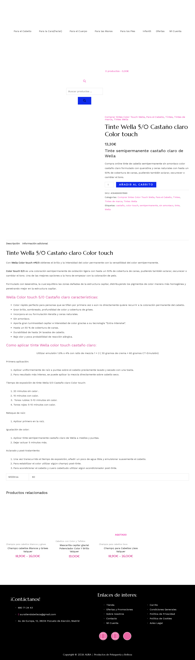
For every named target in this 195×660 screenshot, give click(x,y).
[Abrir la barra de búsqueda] (84, 81)
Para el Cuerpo (78, 31)
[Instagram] (103, 636)
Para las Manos (104, 31)
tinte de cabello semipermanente (142, 163)
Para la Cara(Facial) (50, 31)
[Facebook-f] (115, 636)
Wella (108, 209)
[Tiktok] (127, 636)
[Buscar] (84, 101)
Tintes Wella (121, 119)
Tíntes (169, 117)
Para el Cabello (22, 31)
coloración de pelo (105, 275)
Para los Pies (127, 31)
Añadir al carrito (136, 184)
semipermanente (149, 205)
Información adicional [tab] (35, 243)
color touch (132, 205)
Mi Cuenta (175, 31)
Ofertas (160, 31)
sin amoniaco (166, 205)
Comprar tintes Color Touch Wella (125, 117)
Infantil (147, 31)
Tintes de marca (113, 201)
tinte (177, 205)
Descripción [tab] (13, 243)
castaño (120, 205)
